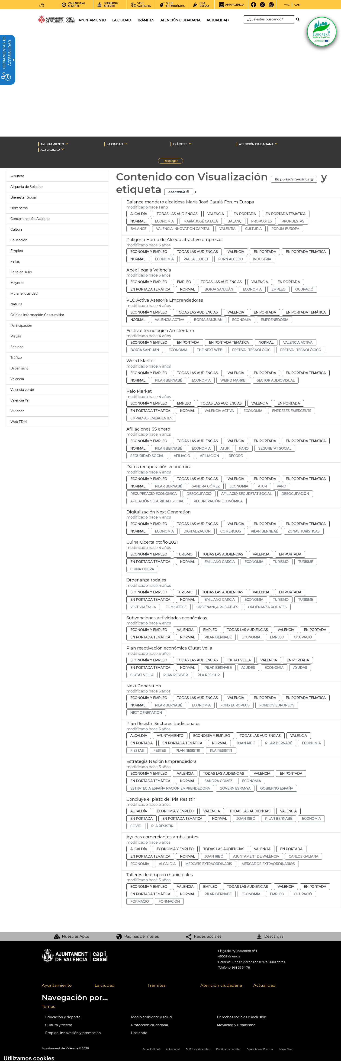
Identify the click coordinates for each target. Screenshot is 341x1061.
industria (262, 259)
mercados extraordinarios (268, 864)
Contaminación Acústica (30, 219)
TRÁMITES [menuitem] (145, 20)
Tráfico (16, 358)
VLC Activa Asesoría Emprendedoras (164, 300)
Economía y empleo (148, 252)
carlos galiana (303, 856)
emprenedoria (274, 320)
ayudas (300, 668)
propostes (261, 221)
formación (169, 901)
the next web (209, 350)
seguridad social (147, 456)
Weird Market (140, 360)
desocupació (199, 494)
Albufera (17, 176)
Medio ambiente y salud (151, 1017)
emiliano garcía (220, 562)
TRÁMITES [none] (180, 144)
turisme (305, 562)
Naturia (16, 304)
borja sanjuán (219, 289)
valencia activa (169, 320)
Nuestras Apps (75, 936)
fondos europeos (276, 705)
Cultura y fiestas (58, 1025)
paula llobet (196, 259)
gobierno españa (276, 788)
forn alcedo (230, 259)
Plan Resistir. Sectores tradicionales (163, 723)
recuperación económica (218, 501)
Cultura (16, 229)
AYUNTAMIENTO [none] (52, 144)
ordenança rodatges (217, 607)
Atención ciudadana (221, 985)
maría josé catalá (200, 221)
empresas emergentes (151, 418)
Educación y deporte (62, 1017)
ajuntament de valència (256, 856)
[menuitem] (64, 985)
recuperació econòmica (153, 494)
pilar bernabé (168, 380)
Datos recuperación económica (159, 466)
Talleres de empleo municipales (159, 874)
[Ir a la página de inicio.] (48, 20)
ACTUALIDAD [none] (50, 149)
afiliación (209, 456)
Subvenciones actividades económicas (166, 617)
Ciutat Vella (239, 660)
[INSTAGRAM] (271, 6)
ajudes (248, 668)
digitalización (197, 531)
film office (176, 607)
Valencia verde (22, 390)
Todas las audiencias (177, 214)
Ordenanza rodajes (146, 580)
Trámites (157, 985)
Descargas (273, 936)
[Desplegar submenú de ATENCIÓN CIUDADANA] (276, 143)
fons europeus (235, 705)
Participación (21, 325)
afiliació (182, 456)
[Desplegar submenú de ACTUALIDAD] (62, 149)
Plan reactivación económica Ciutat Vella (169, 648)
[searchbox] (269, 19)
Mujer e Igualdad (24, 293)
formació (139, 901)
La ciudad (105, 985)
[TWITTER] (262, 6)
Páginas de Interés (141, 936)
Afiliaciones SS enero (148, 429)
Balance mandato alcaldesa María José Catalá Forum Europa (190, 202)
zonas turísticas (304, 531)
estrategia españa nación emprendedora (170, 788)
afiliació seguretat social (246, 494)
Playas (15, 336)
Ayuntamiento (170, 736)
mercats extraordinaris (208, 864)
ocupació (304, 289)
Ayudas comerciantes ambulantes (162, 836)
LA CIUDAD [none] (115, 144)
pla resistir (209, 675)
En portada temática (286, 214)
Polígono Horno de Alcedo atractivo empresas (174, 239)
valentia (227, 229)
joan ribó (246, 743)
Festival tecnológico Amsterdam (160, 330)
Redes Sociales (208, 936)
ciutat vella (142, 675)
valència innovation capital (183, 229)
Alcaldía (138, 214)
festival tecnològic (251, 350)
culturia (253, 229)
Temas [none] (48, 1006)
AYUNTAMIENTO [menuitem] (92, 20)
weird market (233, 380)
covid (136, 826)
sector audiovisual (276, 380)
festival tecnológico (300, 350)
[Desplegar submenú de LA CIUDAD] (125, 143)
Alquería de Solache (26, 187)
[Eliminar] (312, 179)
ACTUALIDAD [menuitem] (218, 20)
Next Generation (143, 686)
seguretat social (274, 448)
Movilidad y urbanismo (236, 1025)
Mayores (17, 283)
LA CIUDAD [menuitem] (121, 20)
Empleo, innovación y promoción (73, 1033)
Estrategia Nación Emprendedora (161, 761)
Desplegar (173, 161)
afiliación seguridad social (157, 501)
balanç (234, 221)
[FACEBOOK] (254, 6)
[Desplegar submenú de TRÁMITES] (190, 143)
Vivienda (17, 411)
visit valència (143, 607)
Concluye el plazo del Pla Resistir (160, 799)
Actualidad (264, 985)
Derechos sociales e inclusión (241, 1017)
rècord (236, 456)
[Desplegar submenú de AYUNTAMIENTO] (66, 143)
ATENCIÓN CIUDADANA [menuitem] (180, 20)
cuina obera (142, 569)
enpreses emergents (291, 411)
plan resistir (175, 675)
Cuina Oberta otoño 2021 (152, 542)
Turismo (185, 554)
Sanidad (16, 347)
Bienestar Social (23, 197)
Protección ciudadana (149, 1025)
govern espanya (235, 788)
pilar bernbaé (264, 531)
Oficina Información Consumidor (37, 315)
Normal (137, 221)
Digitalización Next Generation (158, 512)
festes (160, 750)
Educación (18, 240)
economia (164, 221)
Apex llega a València (148, 270)
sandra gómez (206, 486)
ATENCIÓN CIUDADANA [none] (256, 144)
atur (224, 448)
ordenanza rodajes (267, 607)
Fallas (15, 261)
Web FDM (18, 422)
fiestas (137, 750)
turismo (281, 562)
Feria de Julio (21, 272)
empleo (278, 289)
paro (244, 448)
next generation (146, 713)
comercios (230, 531)
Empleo (16, 251)
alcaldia (167, 864)
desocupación (295, 494)
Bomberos (19, 208)
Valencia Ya (19, 400)
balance (138, 229)
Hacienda (139, 1033)
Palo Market (139, 391)
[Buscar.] (299, 19)
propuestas (293, 221)
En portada (245, 214)
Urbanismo (19, 368)
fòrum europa (285, 229)
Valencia (17, 379)
